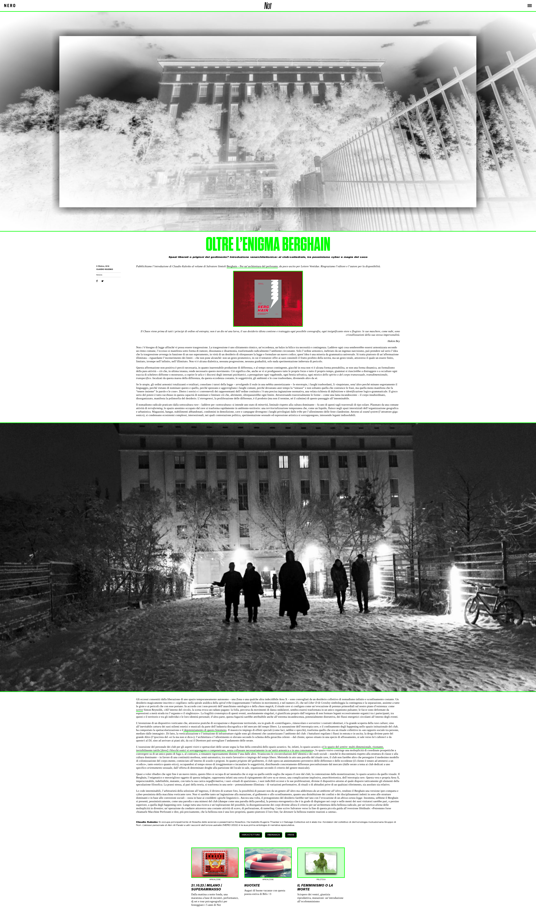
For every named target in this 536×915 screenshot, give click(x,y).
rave (291, 835)
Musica (99, 275)
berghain (274, 835)
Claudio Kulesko (104, 269)
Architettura (251, 835)
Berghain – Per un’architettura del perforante (252, 266)
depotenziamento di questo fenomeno (205, 729)
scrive (139, 709)
